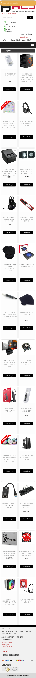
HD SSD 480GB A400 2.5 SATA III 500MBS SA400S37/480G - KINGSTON (9, 554)
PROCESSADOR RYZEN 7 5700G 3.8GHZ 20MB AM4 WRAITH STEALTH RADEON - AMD (26, 77)
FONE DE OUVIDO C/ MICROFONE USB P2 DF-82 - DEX (9, 219)
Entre (4, 13)
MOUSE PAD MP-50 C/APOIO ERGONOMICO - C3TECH (9, 268)
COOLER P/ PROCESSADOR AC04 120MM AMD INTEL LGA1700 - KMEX (9, 602)
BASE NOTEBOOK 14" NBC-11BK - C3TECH (26, 266)
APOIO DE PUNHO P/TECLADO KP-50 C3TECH (26, 219)
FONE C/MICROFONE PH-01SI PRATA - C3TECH (27, 601)
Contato (4, 651)
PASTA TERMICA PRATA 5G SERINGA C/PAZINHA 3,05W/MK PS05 (9, 315)
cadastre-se (12, 13)
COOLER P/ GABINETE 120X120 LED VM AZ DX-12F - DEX (26, 553)
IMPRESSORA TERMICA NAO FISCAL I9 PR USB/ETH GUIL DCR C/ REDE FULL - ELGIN (9, 173)
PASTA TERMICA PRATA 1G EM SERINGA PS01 (26, 410)
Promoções (5, 644)
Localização (5, 649)
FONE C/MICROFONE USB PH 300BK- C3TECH (27, 123)
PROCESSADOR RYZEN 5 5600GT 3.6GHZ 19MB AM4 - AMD (9, 363)
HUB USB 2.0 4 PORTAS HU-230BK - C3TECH (9, 410)
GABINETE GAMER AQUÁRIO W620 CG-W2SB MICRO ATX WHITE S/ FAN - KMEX (9, 124)
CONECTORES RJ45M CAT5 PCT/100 (9, 75)
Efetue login (9, 89)
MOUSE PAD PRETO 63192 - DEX (26, 313)
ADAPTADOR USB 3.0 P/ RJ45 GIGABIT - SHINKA (9, 505)
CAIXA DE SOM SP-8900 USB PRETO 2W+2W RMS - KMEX (26, 171)
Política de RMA (7, 647)
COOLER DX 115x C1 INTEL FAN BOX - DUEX (26, 362)
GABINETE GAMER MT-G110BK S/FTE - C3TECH (26, 458)
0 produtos (24, 37)
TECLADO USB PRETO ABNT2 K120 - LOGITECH (26, 505)
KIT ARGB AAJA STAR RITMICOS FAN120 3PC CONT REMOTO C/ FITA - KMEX (9, 458)
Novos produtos (7, 642)
